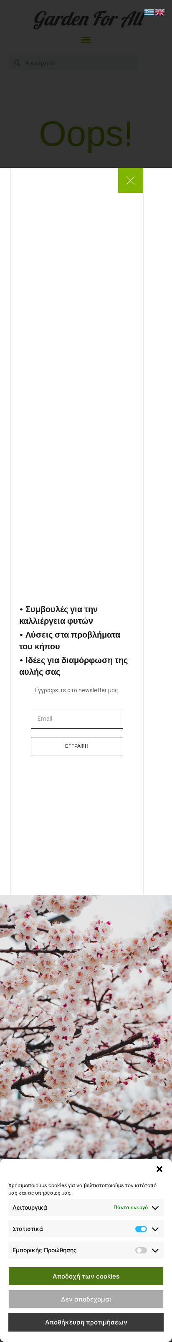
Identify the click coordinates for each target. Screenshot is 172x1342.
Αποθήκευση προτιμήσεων (86, 1322)
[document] (86, 671)
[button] (159, 1169)
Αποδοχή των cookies (86, 1276)
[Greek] (149, 11)
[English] (160, 11)
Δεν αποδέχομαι (86, 1299)
